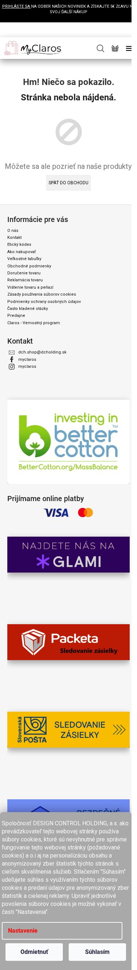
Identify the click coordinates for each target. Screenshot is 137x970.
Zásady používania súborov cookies (41, 294)
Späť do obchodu (68, 182)
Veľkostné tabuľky (24, 258)
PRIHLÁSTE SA (16, 6)
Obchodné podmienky (29, 266)
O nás (12, 230)
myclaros (27, 359)
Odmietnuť (34, 951)
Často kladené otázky (27, 308)
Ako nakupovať (21, 251)
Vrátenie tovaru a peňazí (30, 287)
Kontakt (14, 237)
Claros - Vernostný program (33, 323)
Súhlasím (97, 951)
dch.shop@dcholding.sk (42, 352)
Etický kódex (19, 244)
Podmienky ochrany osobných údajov (44, 301)
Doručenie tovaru (24, 273)
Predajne (16, 315)
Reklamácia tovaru (25, 280)
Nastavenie (23, 930)
